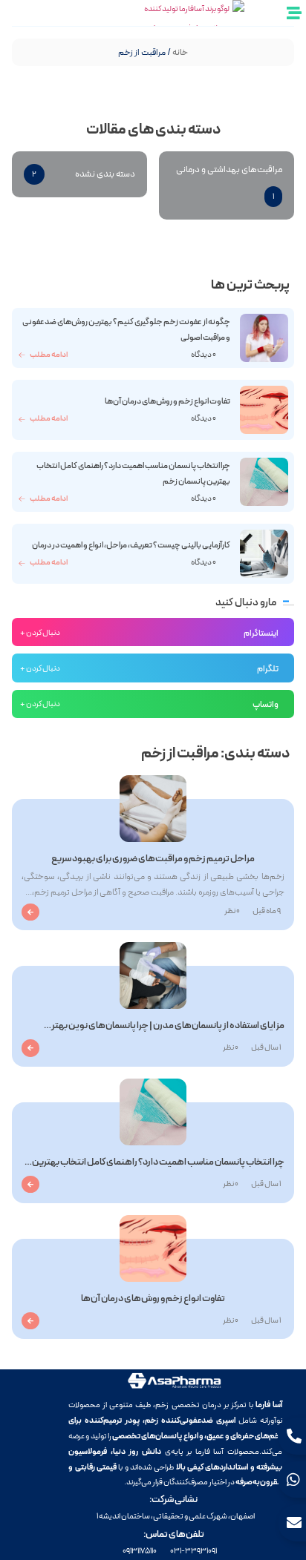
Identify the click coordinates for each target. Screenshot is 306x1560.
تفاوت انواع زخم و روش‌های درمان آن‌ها (153, 1298)
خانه (180, 52)
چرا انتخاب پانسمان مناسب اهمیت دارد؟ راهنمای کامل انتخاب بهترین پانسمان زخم (158, 1169)
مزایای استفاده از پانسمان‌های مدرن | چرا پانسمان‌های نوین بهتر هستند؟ (167, 1032)
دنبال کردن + (40, 633)
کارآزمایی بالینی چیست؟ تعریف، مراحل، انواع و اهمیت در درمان (131, 545)
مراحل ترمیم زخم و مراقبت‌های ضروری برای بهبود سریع (153, 859)
